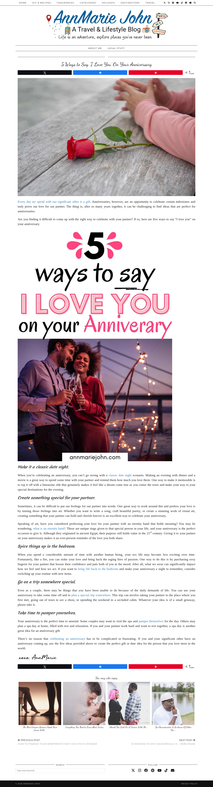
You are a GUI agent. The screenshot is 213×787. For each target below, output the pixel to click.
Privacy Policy (189, 784)
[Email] (190, 3)
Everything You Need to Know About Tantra (84, 727)
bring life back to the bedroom (98, 569)
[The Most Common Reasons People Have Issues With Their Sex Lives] (40, 703)
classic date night (120, 475)
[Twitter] (165, 3)
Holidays (108, 2)
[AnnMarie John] (106, 22)
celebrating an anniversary (67, 638)
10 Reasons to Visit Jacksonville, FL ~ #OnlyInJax (163, 742)
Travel (150, 2)
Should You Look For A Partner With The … (128, 727)
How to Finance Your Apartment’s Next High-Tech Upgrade (57, 742)
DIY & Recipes (41, 2)
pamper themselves (151, 621)
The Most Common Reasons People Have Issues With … (40, 729)
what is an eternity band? (49, 528)
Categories (88, 2)
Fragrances (65, 2)
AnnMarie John (31, 784)
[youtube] (159, 770)
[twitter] (133, 770)
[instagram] (139, 770)
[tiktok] (166, 770)
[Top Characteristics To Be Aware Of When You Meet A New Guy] (173, 703)
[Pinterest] (173, 3)
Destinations (130, 2)
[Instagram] (169, 3)
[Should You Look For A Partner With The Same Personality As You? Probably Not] (128, 703)
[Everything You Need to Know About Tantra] (84, 703)
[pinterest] (152, 770)
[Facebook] (186, 3)
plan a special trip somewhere (90, 595)
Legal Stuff (116, 48)
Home (23, 2)
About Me (95, 48)
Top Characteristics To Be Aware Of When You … (173, 729)
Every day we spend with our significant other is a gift (54, 201)
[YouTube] (177, 3)
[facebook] (146, 770)
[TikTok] (182, 3)
